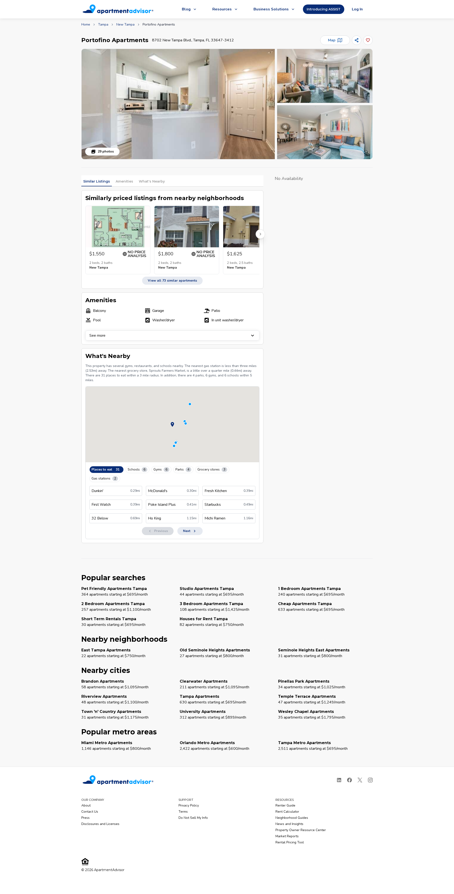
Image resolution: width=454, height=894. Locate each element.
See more (97, 335)
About (86, 805)
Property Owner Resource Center (300, 830)
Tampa (103, 24)
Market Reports (287, 836)
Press (85, 818)
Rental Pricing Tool (289, 842)
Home (85, 24)
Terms (183, 811)
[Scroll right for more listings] (260, 234)
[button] (178, 104)
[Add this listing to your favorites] (368, 40)
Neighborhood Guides (291, 818)
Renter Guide (285, 805)
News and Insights (289, 824)
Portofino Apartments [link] (159, 24)
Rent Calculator (287, 811)
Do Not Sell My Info (193, 818)
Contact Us (89, 811)
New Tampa (125, 24)
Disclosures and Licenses (100, 824)
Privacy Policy (189, 805)
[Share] (356, 40)
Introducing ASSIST (323, 9)
